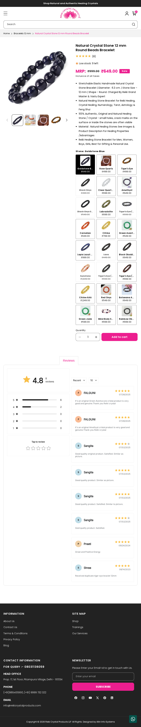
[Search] (133, 24)
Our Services (80, 633)
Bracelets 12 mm (22, 33)
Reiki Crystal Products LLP (58, 721)
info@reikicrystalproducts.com (22, 705)
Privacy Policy (11, 639)
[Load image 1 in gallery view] (17, 120)
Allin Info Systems (105, 721)
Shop (75, 621)
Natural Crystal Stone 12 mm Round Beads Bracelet (62, 33)
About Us (8, 621)
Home (6, 33)
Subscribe (103, 687)
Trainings (77, 627)
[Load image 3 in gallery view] (43, 120)
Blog (6, 645)
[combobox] (70, 24)
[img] (83, 56)
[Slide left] (7, 120)
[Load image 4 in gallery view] (56, 120)
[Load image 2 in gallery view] (30, 120)
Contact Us (10, 627)
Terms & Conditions (15, 633)
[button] (5, 13)
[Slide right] (66, 120)
